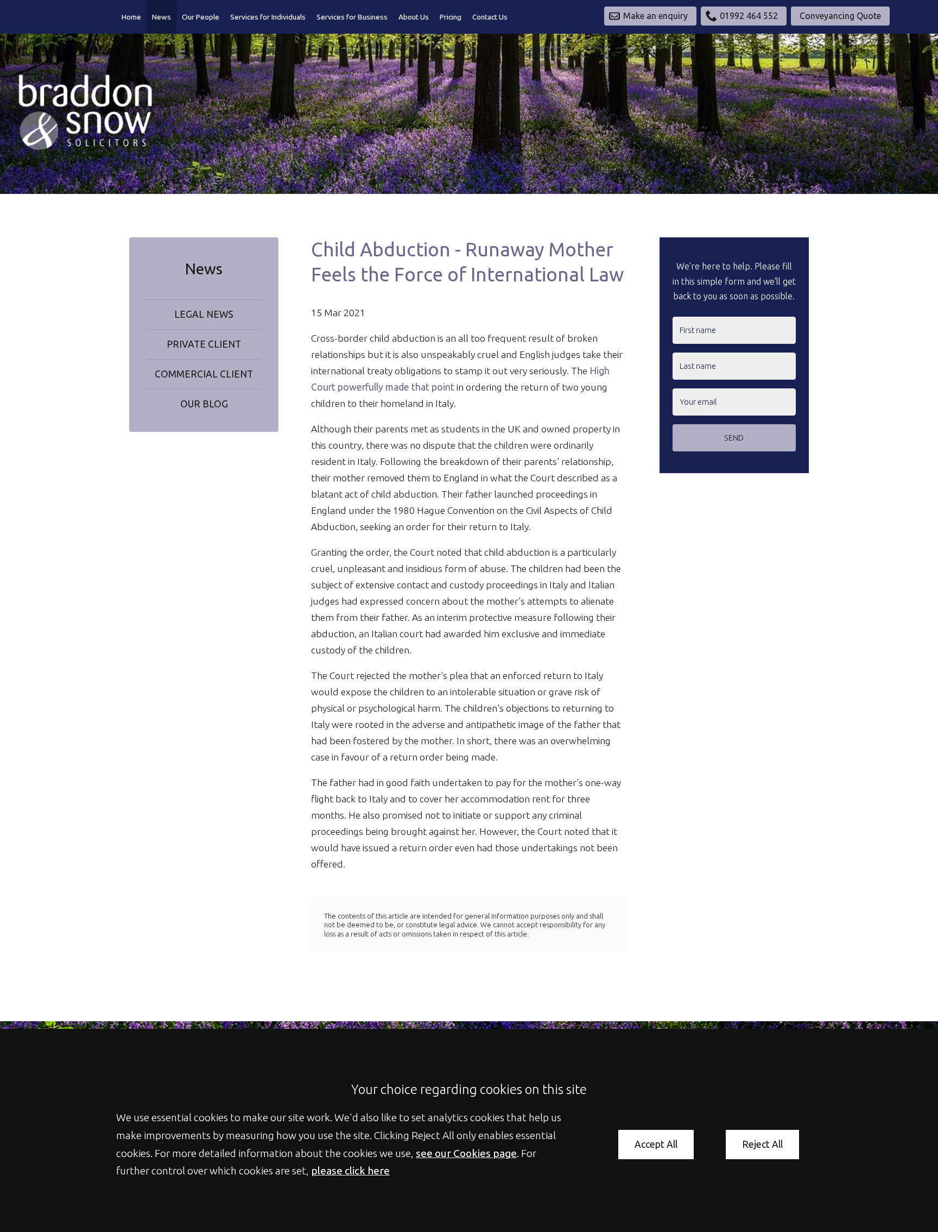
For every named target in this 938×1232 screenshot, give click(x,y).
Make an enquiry (655, 16)
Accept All (656, 1144)
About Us (413, 16)
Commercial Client (204, 374)
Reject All (762, 1144)
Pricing (450, 16)
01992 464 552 (749, 16)
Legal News (203, 314)
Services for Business (352, 16)
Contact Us (490, 16)
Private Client (204, 344)
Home (131, 16)
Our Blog (204, 404)
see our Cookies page (466, 1153)
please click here (350, 1171)
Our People (200, 16)
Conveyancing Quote (840, 16)
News (161, 16)
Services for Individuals (268, 16)
